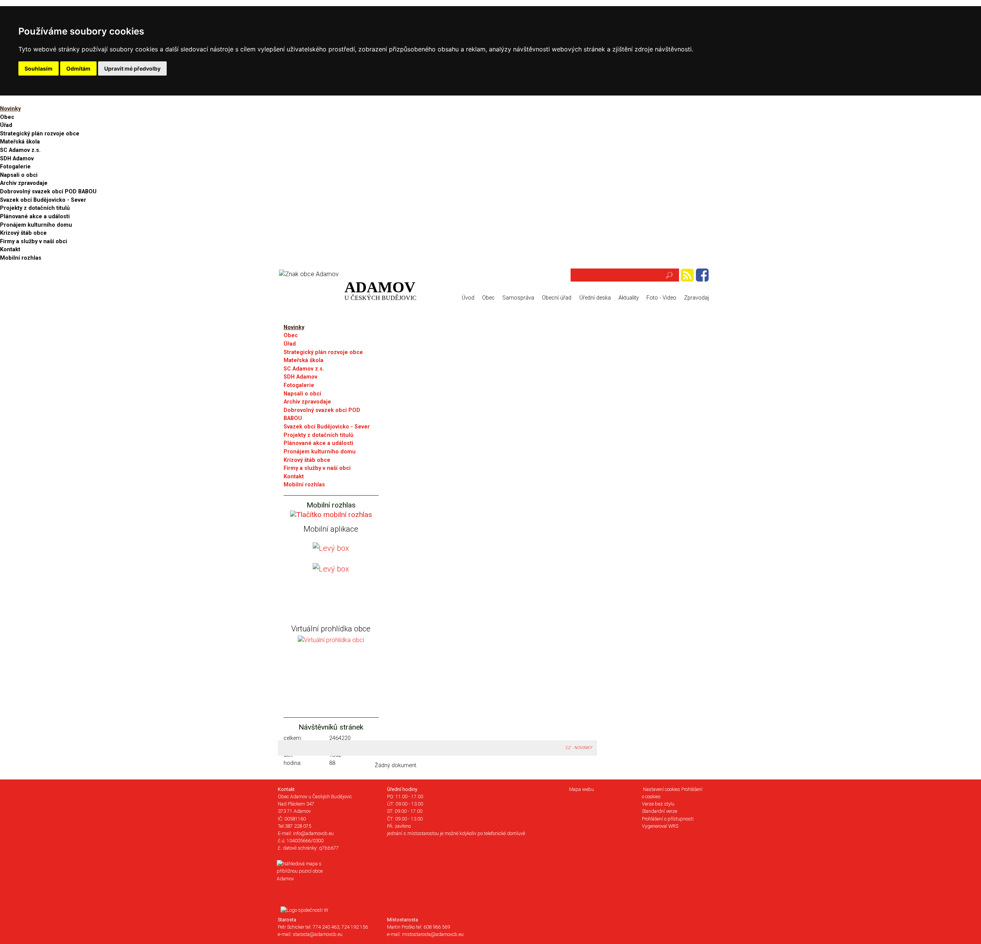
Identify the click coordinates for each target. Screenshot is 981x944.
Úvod (468, 298)
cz (568, 747)
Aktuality (628, 298)
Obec (7, 117)
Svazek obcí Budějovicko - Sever (43, 200)
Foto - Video (661, 298)
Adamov (380, 289)
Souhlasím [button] (38, 68)
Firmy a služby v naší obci (33, 241)
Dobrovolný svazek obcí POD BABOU (48, 191)
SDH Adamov (17, 158)
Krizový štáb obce (23, 233)
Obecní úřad (556, 298)
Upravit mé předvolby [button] (132, 68)
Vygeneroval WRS (660, 826)
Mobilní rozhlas (20, 258)
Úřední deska (594, 298)
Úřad (6, 125)
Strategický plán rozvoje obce (39, 133)
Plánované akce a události (35, 216)
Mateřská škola (20, 141)
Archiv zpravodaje (24, 183)
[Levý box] (331, 514)
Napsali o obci (19, 175)
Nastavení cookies (661, 789)
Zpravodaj (696, 298)
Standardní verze (659, 811)
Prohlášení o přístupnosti (668, 819)
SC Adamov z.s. (20, 150)
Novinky (10, 108)
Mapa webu (581, 789)
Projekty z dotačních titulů (35, 208)
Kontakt (10, 249)
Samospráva (518, 298)
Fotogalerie (15, 166)
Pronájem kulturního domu (36, 225)
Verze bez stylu (658, 804)
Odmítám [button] (78, 68)
